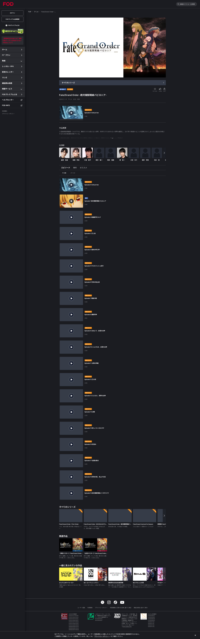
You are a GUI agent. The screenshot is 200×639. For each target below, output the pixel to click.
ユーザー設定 (81, 607)
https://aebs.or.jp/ (127, 626)
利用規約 (90, 607)
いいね (160, 91)
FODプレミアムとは (13, 25)
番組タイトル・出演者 (187, 4)
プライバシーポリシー (101, 607)
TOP (29, 12)
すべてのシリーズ (68, 83)
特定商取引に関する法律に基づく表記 (120, 607)
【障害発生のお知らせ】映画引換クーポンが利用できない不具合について (12, 40)
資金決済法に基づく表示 (141, 607)
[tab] (66, 167)
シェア (164, 91)
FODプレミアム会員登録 (12, 19)
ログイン (12, 13)
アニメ (36, 12)
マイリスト (155, 91)
